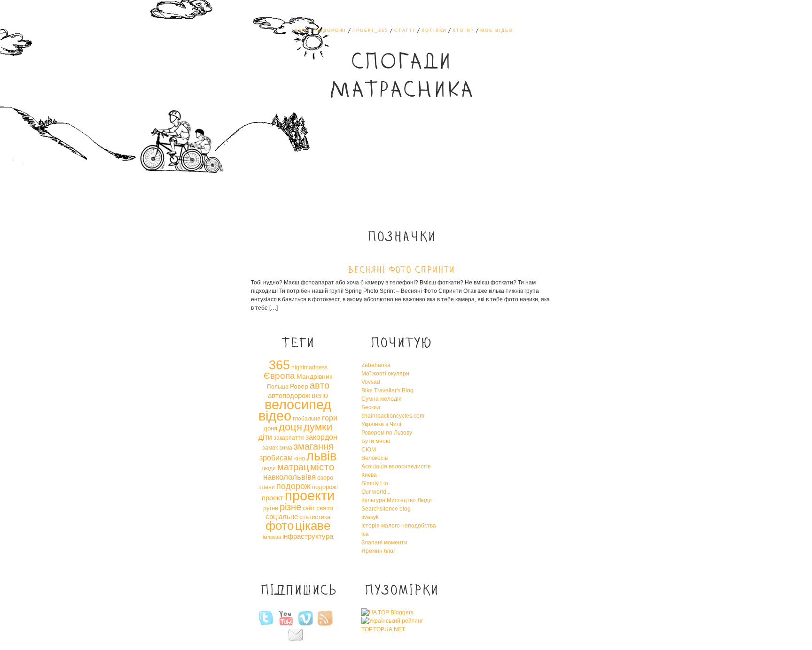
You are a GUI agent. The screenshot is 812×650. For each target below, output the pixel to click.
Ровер (299, 386)
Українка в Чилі (381, 424)
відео (274, 415)
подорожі (325, 486)
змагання (314, 446)
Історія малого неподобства (398, 525)
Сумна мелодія (381, 399)
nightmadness (309, 367)
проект (272, 498)
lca (365, 534)
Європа (279, 376)
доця (290, 427)
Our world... (375, 492)
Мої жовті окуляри (385, 373)
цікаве (312, 525)
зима (285, 447)
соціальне (281, 516)
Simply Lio (374, 483)
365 (279, 365)
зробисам (276, 457)
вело (320, 395)
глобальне (306, 418)
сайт (309, 508)
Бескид (370, 407)
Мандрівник (314, 376)
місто (322, 466)
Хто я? (463, 30)
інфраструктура (307, 536)
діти (265, 437)
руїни (270, 508)
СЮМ (368, 449)
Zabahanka (375, 365)
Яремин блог (378, 551)
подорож (293, 486)
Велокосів (374, 458)
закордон (321, 437)
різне (290, 507)
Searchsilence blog (386, 508)
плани (266, 487)
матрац (293, 467)
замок (270, 447)
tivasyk (370, 517)
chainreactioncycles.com (392, 416)
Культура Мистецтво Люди (396, 500)
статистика (314, 516)
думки (318, 427)
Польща (278, 386)
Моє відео (496, 30)
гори (329, 417)
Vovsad (370, 382)
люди (269, 468)
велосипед (298, 404)
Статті (404, 30)
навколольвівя (289, 477)
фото (279, 526)
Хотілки (434, 30)
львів (321, 456)
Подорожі (330, 30)
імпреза (272, 537)
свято (324, 508)
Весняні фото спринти (401, 270)
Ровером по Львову (386, 432)
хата (302, 30)
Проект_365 (370, 30)
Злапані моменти (384, 542)
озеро (325, 477)
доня (270, 428)
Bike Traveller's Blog (387, 390)
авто (319, 385)
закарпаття (288, 438)
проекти (310, 495)
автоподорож (289, 395)
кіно (299, 458)
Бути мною (375, 441)
